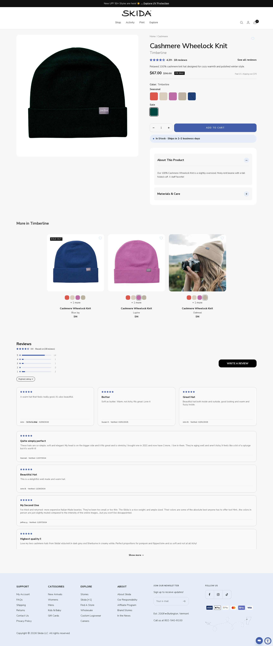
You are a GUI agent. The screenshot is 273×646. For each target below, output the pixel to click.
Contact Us (22, 615)
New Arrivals (55, 594)
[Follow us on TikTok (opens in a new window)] (227, 594)
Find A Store (87, 605)
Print (142, 22)
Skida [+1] (86, 599)
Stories (84, 594)
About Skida (124, 594)
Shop (118, 22)
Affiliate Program (126, 605)
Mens (51, 605)
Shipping (21, 605)
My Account (23, 594)
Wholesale (87, 610)
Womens (53, 599)
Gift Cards (53, 615)
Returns (20, 610)
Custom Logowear (91, 615)
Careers (85, 621)
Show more (135, 555)
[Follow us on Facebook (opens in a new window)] (209, 594)
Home (153, 36)
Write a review (237, 363)
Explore (154, 22)
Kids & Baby (54, 610)
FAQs (19, 599)
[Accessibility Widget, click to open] (267, 640)
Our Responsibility (127, 599)
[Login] (248, 22)
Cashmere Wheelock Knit (75, 308)
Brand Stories (124, 610)
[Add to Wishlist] (253, 38)
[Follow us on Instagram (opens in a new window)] (218, 594)
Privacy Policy (24, 621)
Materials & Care (168, 194)
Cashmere (163, 36)
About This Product (170, 160)
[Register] (184, 601)
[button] (158, 60)
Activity (130, 22)
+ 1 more (75, 302)
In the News (123, 615)
